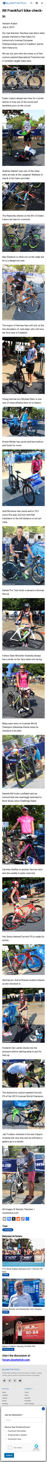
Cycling (4, 1398)
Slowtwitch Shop (14, 1439)
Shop (26, 1395)
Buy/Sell (27, 1398)
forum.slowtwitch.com (16, 1359)
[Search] (31, 3)
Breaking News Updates (17, 1435)
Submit (9, 1455)
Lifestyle (8, 1230)
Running (5, 1403)
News (4, 1392)
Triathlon (5, 1395)
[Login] (36, 3)
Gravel (4, 1401)
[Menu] (42, 3)
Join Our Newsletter (13, 1415)
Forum (27, 1392)
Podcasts (28, 1401)
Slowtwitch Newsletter (17, 1431)
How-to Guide (29, 1403)
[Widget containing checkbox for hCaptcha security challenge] (23, 1447)
